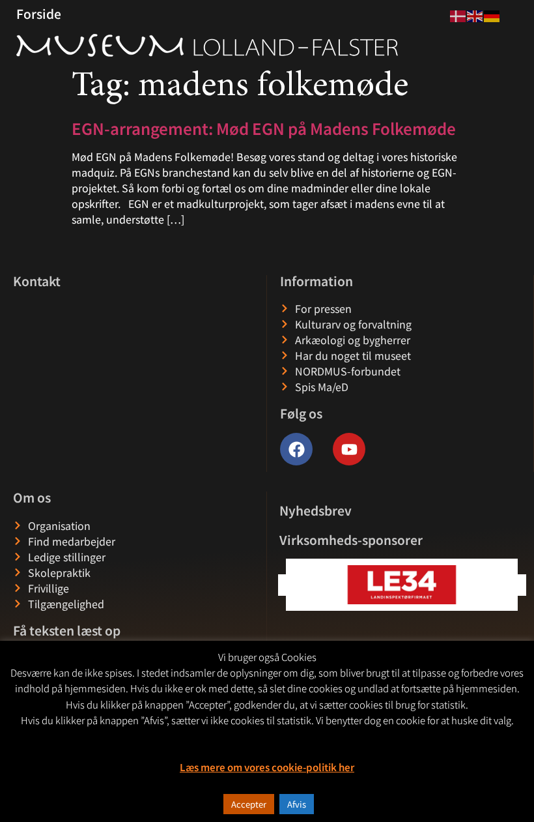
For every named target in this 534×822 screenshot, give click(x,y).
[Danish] (458, 14)
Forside (38, 14)
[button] (515, 585)
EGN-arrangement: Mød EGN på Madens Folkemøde (264, 128)
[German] (492, 14)
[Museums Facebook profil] (296, 449)
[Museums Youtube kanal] (349, 449)
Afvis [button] (296, 804)
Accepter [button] (248, 804)
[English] (475, 14)
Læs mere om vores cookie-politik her (267, 767)
